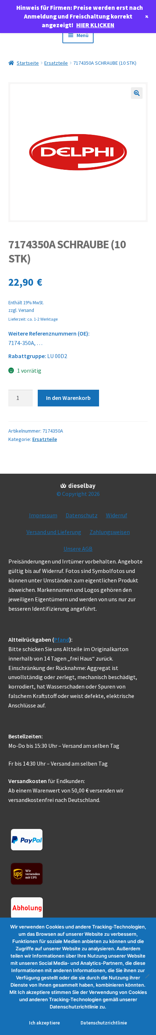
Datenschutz (82, 515)
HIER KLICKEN (95, 25)
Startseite (28, 63)
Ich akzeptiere (44, 1023)
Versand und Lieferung (53, 531)
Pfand (61, 639)
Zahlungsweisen (110, 531)
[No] (147, 976)
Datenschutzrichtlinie (104, 1023)
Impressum (43, 515)
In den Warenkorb (68, 397)
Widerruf (116, 515)
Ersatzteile (56, 63)
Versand (26, 310)
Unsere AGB (78, 548)
